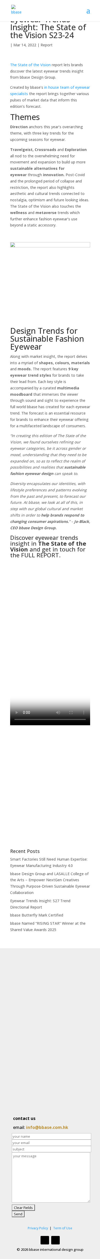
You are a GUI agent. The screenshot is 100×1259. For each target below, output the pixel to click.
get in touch (58, 549)
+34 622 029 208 (39, 1093)
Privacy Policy (38, 1228)
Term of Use (62, 1228)
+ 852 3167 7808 (36, 1017)
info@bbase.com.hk (47, 1127)
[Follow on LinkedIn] (55, 1240)
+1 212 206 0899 (36, 1058)
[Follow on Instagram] (45, 1240)
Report (47, 44)
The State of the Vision (30, 64)
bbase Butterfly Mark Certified (36, 915)
